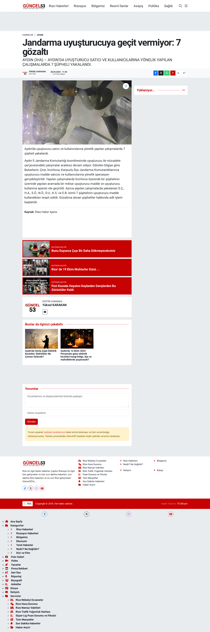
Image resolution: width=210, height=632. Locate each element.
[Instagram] (36, 488)
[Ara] (180, 6)
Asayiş (138, 6)
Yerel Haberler (24, 545)
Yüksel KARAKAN (54, 305)
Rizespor (80, 6)
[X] (30, 488)
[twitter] (86, 514)
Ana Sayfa (16, 521)
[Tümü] (183, 90)
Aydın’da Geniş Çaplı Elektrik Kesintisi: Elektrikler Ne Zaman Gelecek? (41, 353)
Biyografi (16, 580)
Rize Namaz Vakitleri (93, 467)
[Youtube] (42, 488)
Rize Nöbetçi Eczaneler (94, 460)
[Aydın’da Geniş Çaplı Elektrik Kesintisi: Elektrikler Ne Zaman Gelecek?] (41, 338)
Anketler (15, 584)
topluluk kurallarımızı (55, 432)
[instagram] (128, 514)
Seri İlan (15, 572)
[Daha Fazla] (172, 73)
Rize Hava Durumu (92, 464)
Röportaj (15, 576)
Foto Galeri (17, 556)
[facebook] (44, 514)
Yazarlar (15, 564)
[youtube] (170, 514)
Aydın (40, 35)
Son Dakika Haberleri (93, 481)
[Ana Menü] (186, 6)
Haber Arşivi (89, 484)
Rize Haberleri (59, 6)
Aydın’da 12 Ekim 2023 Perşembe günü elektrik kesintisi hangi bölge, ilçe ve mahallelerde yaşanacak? (76, 355)
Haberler (27, 35)
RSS (29, 503)
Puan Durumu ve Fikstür (95, 474)
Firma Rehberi (19, 568)
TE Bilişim (182, 503)
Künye (160, 470)
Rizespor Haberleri (27, 533)
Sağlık (168, 6)
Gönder (31, 421)
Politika (153, 6)
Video (14, 560)
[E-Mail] (45, 311)
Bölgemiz (98, 6)
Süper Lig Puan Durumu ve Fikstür (36, 615)
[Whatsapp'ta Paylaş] (167, 73)
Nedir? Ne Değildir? (133, 464)
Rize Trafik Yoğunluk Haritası (97, 471)
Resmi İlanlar (119, 6)
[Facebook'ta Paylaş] (155, 73)
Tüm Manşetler (90, 478)
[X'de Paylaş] (161, 73)
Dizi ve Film (23, 552)
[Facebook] (25, 488)
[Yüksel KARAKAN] (32, 306)
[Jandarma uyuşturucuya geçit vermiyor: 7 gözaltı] (77, 112)
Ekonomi (21, 541)
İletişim (127, 470)
